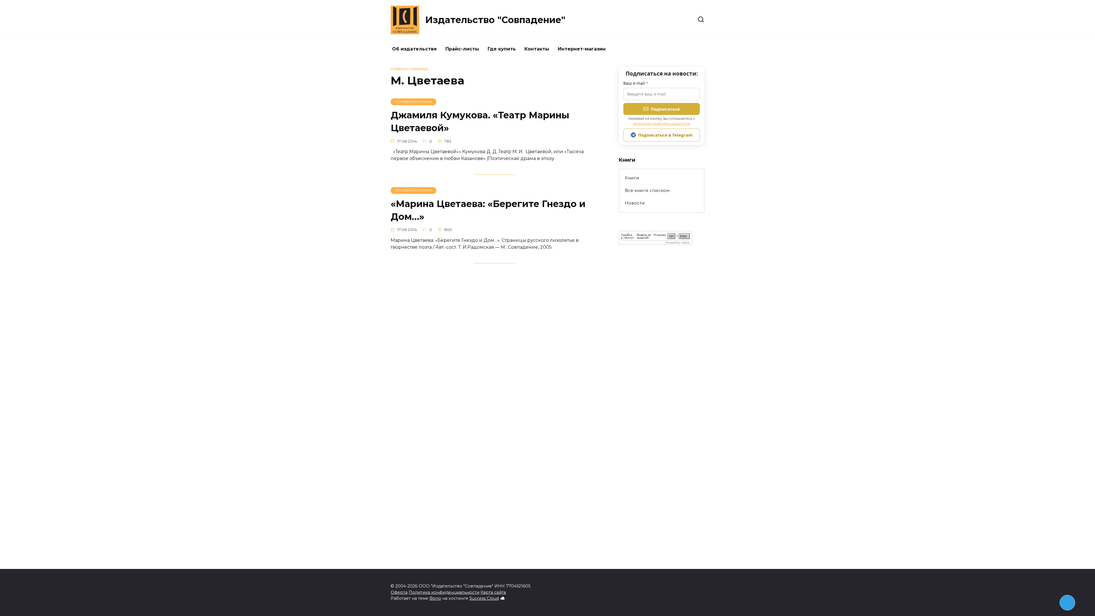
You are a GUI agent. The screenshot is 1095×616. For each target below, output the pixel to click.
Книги (632, 178)
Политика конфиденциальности (444, 592)
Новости (635, 203)
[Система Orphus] (655, 241)
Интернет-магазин (582, 49)
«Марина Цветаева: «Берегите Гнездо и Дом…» (488, 210)
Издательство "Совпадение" (495, 19)
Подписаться (665, 109)
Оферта (399, 592)
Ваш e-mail (635, 83)
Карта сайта (493, 592)
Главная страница (409, 69)
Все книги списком (647, 190)
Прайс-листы (462, 49)
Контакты (536, 49)
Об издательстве (414, 49)
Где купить (502, 49)
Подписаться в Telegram (665, 135)
